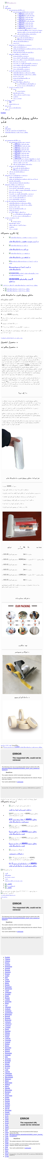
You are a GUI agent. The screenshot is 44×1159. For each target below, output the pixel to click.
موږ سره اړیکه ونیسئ (14, 880)
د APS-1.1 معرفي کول (25, 13)
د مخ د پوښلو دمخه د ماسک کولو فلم (27, 48)
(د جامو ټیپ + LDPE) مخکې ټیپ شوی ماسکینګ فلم (23, 747)
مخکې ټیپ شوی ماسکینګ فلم (24, 72)
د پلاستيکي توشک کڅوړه (26, 83)
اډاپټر (16, 43)
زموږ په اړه (10, 100)
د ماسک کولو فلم (20, 46)
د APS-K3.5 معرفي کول (25, 21)
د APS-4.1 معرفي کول (25, 24)
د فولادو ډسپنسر (16, 853)
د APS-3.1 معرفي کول (25, 17)
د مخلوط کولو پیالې (21, 35)
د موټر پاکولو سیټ (21, 56)
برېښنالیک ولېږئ (8, 895)
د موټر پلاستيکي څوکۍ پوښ (23, 57)
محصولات (8, 8)
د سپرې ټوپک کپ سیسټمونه (23, 11)
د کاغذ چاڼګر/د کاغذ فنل (23, 52)
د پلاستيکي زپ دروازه (26, 85)
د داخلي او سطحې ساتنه (18, 54)
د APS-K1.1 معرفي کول (25, 15)
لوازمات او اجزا (16, 87)
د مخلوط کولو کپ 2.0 (25, 39)
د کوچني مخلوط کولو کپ (26, 34)
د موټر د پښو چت (19, 61)
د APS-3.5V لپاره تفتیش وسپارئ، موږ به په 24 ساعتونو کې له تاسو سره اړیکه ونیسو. (29, 30)
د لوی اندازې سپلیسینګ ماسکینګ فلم (20, 268)
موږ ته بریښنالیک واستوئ (12, 338)
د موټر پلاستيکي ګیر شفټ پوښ (25, 65)
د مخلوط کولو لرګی (21, 41)
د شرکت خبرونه (15, 107)
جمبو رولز (17, 98)
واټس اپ (4, 897)
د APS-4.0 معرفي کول (25, 22)
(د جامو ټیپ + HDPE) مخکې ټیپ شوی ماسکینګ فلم (23, 844)
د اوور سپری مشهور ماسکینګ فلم (24, 241)
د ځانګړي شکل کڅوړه (21, 81)
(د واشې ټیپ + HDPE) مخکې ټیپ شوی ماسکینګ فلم (23, 832)
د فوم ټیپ (21, 91)
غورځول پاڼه (18, 76)
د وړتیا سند (14, 104)
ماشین (15, 96)
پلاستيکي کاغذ (19, 50)
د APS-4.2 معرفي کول (25, 26)
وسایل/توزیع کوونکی (21, 94)
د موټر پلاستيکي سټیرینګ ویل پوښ (27, 59)
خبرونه (8, 105)
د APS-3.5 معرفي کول (25, 19)
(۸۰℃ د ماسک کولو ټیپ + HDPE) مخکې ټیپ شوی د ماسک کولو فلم (23, 864)
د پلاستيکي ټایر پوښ (21, 67)
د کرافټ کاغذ (18, 93)
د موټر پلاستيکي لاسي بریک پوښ (25, 63)
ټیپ (14, 89)
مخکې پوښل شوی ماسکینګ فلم (24, 74)
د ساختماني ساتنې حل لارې (19, 70)
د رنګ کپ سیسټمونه (17, 10)
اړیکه (7, 109)
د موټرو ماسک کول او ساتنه (20, 45)
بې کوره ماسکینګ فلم (19, 249)
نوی (6, 878)
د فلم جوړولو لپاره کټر (20, 810)
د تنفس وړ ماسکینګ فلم (19, 257)
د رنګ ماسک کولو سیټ (21, 78)
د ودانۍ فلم (18, 80)
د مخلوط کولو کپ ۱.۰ (25, 37)
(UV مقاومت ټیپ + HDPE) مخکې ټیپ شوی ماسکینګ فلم (23, 820)
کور (6, 6)
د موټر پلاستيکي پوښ (21, 69)
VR (10, 102)
